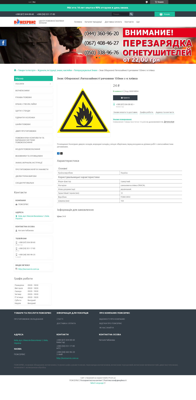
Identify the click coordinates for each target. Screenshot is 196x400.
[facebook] (58, 154)
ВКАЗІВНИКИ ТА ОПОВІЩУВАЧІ (29, 156)
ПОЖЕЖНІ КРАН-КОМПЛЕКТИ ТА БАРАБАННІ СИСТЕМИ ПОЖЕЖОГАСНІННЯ (29, 140)
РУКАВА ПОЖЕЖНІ (23, 97)
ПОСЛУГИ (19, 84)
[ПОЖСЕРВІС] (25, 21)
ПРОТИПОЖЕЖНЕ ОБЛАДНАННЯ (28, 319)
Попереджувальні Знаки (85, 70)
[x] (61, 154)
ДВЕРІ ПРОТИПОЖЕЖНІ (25, 131)
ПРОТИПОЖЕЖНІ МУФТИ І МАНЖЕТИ (31, 169)
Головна (78, 22)
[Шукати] (131, 14)
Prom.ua (112, 378)
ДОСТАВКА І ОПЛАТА (66, 323)
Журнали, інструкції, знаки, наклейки (55, 70)
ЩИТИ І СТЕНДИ (22, 111)
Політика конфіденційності (115, 380)
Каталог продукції (93, 22)
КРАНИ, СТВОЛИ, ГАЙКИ (26, 104)
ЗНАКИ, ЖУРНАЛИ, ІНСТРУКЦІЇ (28, 163)
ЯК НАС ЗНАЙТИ (106, 328)
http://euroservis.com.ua (28, 269)
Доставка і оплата (113, 22)
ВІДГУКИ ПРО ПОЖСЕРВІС (110, 323)
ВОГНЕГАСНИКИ (22, 90)
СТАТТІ (60, 319)
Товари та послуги (26, 70)
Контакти (129, 22)
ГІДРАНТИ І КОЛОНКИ (25, 117)
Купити (127, 98)
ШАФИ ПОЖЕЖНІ (22, 124)
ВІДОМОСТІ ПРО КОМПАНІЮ (112, 319)
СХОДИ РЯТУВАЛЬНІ (24, 183)
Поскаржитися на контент (91, 380)
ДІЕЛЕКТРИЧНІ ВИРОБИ (25, 176)
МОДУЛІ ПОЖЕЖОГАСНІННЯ (27, 149)
